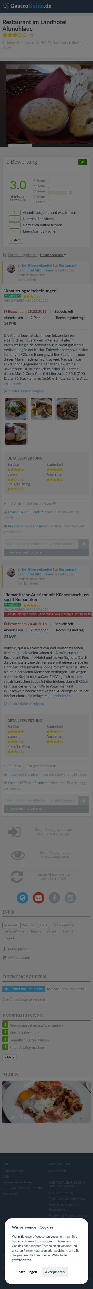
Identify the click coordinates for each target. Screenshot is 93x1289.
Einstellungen (26, 1272)
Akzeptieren (55, 1272)
